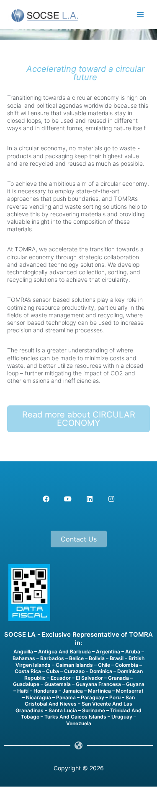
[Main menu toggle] (140, 14)
